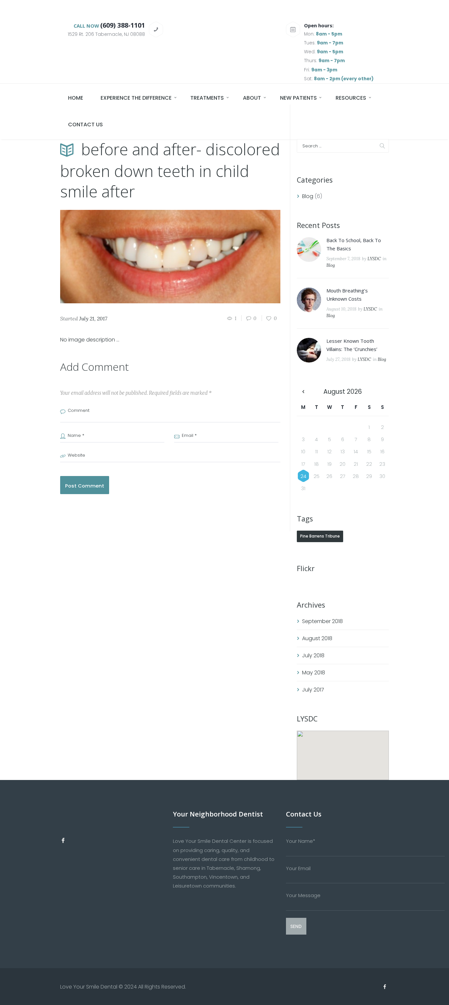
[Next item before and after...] (225, 256)
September (322, 621)
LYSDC (374, 259)
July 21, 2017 (93, 318)
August (317, 638)
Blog (307, 196)
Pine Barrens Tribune (320, 536)
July (313, 655)
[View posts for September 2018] (303, 391)
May (313, 672)
